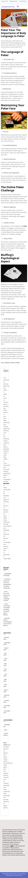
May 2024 (5, 664)
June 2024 (5, 659)
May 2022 (5, 680)
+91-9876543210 (22, 1)
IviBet (25, 226)
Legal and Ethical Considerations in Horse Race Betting (7, 621)
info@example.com (14, 1)
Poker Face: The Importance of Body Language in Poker (6, 596)
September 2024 (6, 643)
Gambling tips (6, 725)
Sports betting (5, 734)
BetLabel (6, 483)
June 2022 (5, 675)
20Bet (12, 846)
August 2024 (5, 648)
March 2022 (5, 690)
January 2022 (6, 701)
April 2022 (5, 685)
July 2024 (5, 654)
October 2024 (6, 638)
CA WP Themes (19, 875)
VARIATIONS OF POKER (7, 574)
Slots (5, 730)
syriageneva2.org (8, 7)
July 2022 (5, 669)
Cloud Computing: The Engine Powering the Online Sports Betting (6, 609)
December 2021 (6, 706)
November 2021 (6, 711)
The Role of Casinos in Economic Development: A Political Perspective (7, 583)
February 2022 (6, 696)
